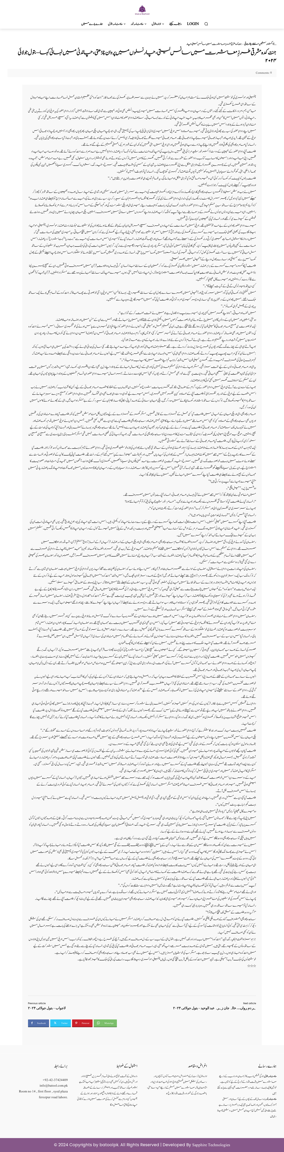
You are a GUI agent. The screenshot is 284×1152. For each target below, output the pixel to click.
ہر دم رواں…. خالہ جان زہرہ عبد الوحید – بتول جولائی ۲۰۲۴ (214, 1008)
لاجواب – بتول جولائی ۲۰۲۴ (47, 1008)
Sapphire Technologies (211, 1145)
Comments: (264, 73)
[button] (206, 24)
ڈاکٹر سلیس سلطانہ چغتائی (259, 44)
